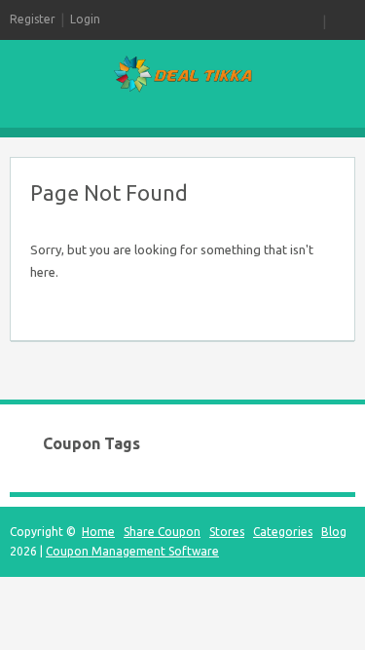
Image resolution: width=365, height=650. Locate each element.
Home (98, 531)
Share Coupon (162, 531)
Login (85, 19)
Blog (334, 531)
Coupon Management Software (132, 551)
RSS (310, 19)
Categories (282, 531)
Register (32, 19)
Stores (226, 531)
